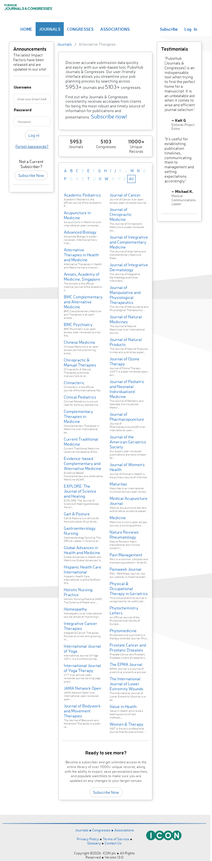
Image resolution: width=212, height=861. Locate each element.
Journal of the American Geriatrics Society (128, 441)
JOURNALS (49, 29)
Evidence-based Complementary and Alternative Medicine (82, 463)
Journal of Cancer (125, 195)
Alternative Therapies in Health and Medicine (81, 254)
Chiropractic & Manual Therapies (80, 362)
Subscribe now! (109, 116)
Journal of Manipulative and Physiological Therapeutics (125, 295)
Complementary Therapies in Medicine (78, 416)
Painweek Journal (125, 569)
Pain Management (126, 554)
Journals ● (83, 830)
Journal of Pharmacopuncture (127, 417)
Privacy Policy (88, 839)
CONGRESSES (80, 29)
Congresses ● (103, 830)
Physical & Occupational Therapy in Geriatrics (129, 588)
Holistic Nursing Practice (78, 592)
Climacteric (74, 382)
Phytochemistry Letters (124, 610)
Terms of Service (116, 839)
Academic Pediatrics (82, 195)
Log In (190, 29)
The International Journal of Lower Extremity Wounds (126, 683)
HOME (26, 29)
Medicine (118, 517)
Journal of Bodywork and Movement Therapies (82, 710)
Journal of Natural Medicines (126, 319)
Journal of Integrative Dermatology (129, 267)
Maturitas (118, 484)
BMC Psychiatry (78, 324)
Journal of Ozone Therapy (124, 361)
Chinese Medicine (79, 342)
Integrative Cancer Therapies (80, 626)
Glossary (94, 843)
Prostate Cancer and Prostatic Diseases (128, 647)
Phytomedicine (123, 630)
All (131, 178)
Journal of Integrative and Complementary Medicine (129, 242)
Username (16, 87)
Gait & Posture (77, 513)
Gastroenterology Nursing (80, 531)
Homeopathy (75, 609)
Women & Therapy (126, 724)
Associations (124, 830)
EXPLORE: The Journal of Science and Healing (80, 491)
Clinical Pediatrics (80, 397)
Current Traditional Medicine (81, 441)
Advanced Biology (80, 232)
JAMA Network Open (82, 688)
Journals (64, 44)
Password (16, 110)
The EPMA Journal (126, 664)
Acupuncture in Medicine (77, 215)
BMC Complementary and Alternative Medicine (83, 301)
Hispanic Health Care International (82, 569)
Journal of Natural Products (126, 342)
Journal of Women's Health (127, 467)
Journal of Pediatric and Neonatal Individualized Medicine (127, 389)
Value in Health (123, 706)
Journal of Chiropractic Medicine (121, 214)
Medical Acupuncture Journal (128, 501)
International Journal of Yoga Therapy (82, 668)
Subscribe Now (31, 175)
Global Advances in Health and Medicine (82, 550)
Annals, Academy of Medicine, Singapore (82, 277)
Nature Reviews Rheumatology (124, 534)
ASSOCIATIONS (115, 29)
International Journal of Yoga (82, 648)
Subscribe (169, 29)
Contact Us (113, 843)
